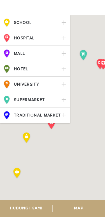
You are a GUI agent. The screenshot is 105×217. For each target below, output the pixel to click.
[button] (17, 173)
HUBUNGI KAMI (26, 208)
